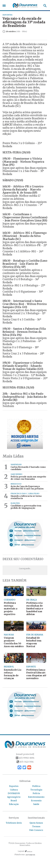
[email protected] (25, 754)
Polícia (36, 793)
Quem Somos (36, 823)
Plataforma (19, 854)
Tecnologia (36, 789)
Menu (5, 5)
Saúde (36, 804)
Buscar (44, 5)
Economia (36, 800)
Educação (14, 804)
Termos (36, 826)
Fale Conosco (36, 830)
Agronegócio (14, 797)
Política (36, 786)
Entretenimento (36, 797)
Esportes (13, 786)
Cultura (14, 789)
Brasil (14, 800)
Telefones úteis (14, 823)
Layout (21, 851)
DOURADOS (14, 793)
